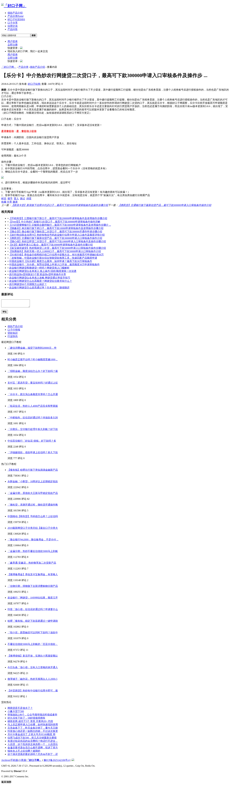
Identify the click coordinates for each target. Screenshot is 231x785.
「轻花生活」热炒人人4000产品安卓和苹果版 (33, 406)
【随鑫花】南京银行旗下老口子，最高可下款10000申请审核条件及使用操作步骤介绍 (56, 228)
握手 (10, 198)
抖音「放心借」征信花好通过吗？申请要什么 (33, 609)
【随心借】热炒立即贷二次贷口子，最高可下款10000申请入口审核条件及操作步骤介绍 (57, 241)
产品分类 (15, 16)
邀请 (15, 201)
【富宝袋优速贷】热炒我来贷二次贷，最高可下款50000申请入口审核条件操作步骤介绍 (57, 248)
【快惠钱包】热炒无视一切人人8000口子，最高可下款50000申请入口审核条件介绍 (55, 251)
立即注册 (13, 44)
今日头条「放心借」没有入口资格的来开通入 (33, 667)
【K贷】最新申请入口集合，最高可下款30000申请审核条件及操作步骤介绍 (51, 244)
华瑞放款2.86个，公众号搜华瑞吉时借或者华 (32, 714)
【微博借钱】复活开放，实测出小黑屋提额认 (33, 655)
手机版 (14, 760)
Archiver (5, 760)
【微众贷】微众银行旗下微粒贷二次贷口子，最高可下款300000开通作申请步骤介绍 (55, 231)
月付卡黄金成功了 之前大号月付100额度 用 (31, 734)
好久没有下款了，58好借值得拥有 (26, 718)
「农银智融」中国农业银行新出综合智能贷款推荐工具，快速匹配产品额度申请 (53, 258)
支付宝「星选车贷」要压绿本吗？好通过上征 (33, 382)
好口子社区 (16, 19)
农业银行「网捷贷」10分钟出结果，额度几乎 (33, 597)
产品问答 (13, 29)
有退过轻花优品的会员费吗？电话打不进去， (33, 741)
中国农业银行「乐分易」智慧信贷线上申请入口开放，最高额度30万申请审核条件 (54, 264)
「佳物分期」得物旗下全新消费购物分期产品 (33, 586)
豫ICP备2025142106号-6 (57, 760)
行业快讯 (13, 336)
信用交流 (13, 26)
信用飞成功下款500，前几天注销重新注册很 (32, 737)
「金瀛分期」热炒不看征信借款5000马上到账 (33, 551)
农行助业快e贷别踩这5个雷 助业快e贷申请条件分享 (37, 274)
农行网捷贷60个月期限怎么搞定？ (28, 284)
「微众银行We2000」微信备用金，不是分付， (33, 539)
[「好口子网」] (13, 6)
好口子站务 (34, 84)
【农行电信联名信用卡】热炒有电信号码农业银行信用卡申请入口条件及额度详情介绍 (57, 234)
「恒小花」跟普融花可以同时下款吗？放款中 (33, 632)
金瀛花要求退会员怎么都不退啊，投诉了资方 (33, 747)
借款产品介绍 (15, 12)
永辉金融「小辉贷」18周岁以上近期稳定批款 (33, 481)
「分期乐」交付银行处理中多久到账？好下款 (33, 429)
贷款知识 (13, 333)
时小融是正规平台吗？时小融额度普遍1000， (33, 359)
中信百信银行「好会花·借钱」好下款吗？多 (32, 440)
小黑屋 (22, 760)
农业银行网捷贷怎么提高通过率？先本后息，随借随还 (39, 287)
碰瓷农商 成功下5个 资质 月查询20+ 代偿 (30, 721)
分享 (9, 201)
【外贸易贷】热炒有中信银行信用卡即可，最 (33, 690)
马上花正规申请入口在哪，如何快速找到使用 (33, 724)
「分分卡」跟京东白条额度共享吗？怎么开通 (33, 394)
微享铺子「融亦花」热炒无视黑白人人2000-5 (32, 679)
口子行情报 (14, 329)
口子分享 (13, 22)
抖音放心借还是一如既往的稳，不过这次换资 (33, 731)
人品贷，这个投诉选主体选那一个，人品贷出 (33, 744)
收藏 (3, 201)
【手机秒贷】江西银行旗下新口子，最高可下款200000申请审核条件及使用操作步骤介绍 (58, 218)
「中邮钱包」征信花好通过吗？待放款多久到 (33, 417)
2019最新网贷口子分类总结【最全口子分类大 (33, 528)
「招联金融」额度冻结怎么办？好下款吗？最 (33, 371)
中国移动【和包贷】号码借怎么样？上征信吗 (33, 516)
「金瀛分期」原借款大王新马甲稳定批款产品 (33, 493)
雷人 (16, 198)
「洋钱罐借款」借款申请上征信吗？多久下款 (33, 452)
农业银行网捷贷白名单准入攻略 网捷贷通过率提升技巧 (39, 277)
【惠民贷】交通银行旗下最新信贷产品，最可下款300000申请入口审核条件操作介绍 (164, 205)
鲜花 (3, 198)
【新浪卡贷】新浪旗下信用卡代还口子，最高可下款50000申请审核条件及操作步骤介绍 (59, 205)
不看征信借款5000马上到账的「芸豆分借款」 (33, 644)
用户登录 (13, 41)
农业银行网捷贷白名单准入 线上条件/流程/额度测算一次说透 (42, 271)
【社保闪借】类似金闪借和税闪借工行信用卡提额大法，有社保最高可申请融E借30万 (56, 254)
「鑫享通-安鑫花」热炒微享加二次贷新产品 (32, 562)
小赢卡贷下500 (16, 711)
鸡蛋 (28, 198)
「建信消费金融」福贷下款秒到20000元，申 (32, 347)
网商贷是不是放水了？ (20, 708)
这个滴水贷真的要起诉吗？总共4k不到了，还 (33, 754)
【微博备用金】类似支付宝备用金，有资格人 (33, 574)
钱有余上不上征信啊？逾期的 (24, 751)
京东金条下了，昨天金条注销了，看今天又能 (33, 727)
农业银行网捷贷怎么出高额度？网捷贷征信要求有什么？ (40, 281)
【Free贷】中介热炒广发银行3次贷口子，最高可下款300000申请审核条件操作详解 (54, 221)
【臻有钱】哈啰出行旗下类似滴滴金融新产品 (33, 469)
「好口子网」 (8, 67)
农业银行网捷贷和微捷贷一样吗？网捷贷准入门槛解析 (39, 267)
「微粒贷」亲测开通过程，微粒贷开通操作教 (33, 504)
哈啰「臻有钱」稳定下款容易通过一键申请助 (33, 621)
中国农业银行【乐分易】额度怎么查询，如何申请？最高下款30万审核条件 (50, 261)
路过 (22, 198)
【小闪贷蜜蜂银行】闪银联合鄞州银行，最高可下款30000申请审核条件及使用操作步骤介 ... (60, 225)
